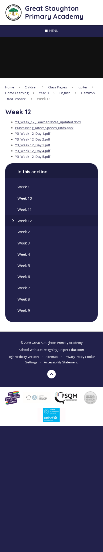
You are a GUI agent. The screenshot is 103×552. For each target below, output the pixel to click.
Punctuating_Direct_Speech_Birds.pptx (44, 127)
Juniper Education (71, 350)
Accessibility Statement (61, 362)
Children (31, 87)
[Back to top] (51, 374)
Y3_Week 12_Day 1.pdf (32, 133)
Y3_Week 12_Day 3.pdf (32, 145)
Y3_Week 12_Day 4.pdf (32, 151)
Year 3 (44, 93)
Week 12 (43, 98)
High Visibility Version (23, 357)
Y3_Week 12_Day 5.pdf (32, 156)
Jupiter (83, 87)
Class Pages (57, 87)
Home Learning (16, 93)
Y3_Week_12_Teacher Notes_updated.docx (48, 122)
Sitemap (52, 357)
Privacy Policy (74, 357)
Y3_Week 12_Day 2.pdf (32, 139)
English (65, 93)
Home (9, 87)
